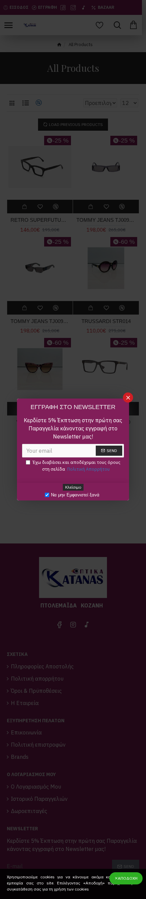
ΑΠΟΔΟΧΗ (128, 878)
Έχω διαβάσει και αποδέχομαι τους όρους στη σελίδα (77, 465)
